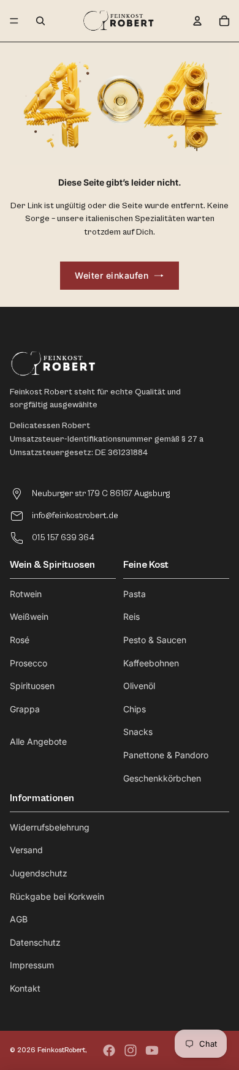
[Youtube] (152, 1050)
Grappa (25, 709)
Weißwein (29, 616)
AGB (19, 919)
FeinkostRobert (61, 1050)
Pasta (134, 594)
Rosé (19, 640)
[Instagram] (130, 1050)
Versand (26, 850)
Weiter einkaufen (111, 275)
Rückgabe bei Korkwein (57, 896)
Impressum (32, 965)
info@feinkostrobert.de (75, 516)
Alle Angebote (38, 741)
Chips (134, 709)
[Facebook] (109, 1050)
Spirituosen (32, 685)
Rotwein (26, 594)
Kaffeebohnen (151, 663)
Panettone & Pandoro (165, 755)
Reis (131, 616)
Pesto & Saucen (154, 640)
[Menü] (14, 21)
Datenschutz (35, 942)
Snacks (138, 731)
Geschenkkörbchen (162, 778)
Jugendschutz (38, 873)
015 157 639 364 (63, 538)
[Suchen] (40, 21)
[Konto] (197, 20)
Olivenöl (139, 685)
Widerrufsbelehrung (49, 827)
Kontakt (25, 988)
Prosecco (28, 663)
